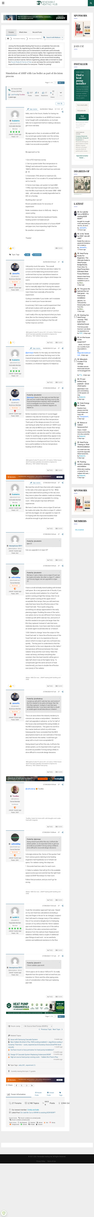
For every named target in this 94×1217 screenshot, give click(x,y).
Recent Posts (37, 32)
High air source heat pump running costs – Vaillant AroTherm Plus (34, 1057)
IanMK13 (15, 917)
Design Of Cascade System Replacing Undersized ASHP (31, 1054)
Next (60, 83)
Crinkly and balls (33, 1110)
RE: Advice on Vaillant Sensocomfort (82, 425)
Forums (11, 32)
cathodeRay (15, 577)
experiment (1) (30, 1065)
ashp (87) (22, 1065)
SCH (80, 333)
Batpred (82, 397)
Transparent (83, 417)
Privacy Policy (40, 1161)
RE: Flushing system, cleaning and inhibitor (83, 464)
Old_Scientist (79, 530)
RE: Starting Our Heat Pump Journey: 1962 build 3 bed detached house (83, 319)
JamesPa (15, 273)
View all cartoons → (78, 194)
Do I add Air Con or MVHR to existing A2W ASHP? (38, 1112)
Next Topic (57, 1029)
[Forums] (8, 38)
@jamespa (29, 353)
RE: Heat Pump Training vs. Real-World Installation (83, 444)
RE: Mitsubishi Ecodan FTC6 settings (82, 361)
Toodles (22, 94)
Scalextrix (15, 121)
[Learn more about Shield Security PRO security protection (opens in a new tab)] (4, 1213)
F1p (80, 375)
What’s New (23, 32)
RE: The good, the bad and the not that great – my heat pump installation (83, 293)
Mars (81, 283)
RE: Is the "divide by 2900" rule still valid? (83, 236)
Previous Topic (46, 1029)
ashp (28, 254)
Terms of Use (51, 1161)
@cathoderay (30, 789)
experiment (37, 254)
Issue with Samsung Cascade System (24, 1039)
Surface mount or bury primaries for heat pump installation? (32, 1050)
